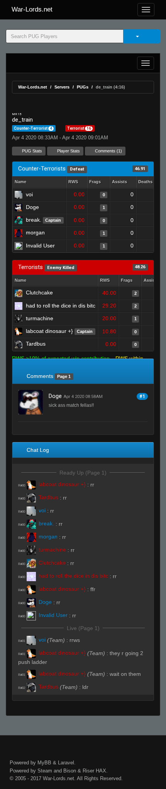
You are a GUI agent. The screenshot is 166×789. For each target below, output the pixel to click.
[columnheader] (76, 182)
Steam (44, 771)
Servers (61, 87)
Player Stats (68, 151)
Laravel (66, 763)
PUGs (82, 87)
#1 (142, 396)
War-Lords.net (32, 9)
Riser (88, 771)
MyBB (44, 763)
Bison (69, 771)
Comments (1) (108, 151)
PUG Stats (31, 151)
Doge (55, 396)
